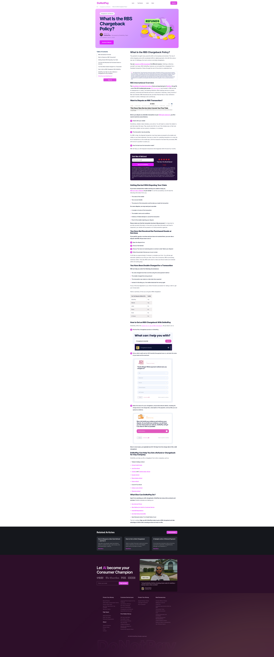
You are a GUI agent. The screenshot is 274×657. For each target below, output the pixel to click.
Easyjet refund (135, 475)
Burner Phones (106, 600)
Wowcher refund (136, 491)
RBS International (155, 88)
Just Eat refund (136, 468)
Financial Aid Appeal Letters (127, 629)
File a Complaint (141, 604)
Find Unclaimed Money (126, 620)
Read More (100, 548)
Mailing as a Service (160, 602)
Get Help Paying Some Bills (139, 513)
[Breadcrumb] (97, 6)
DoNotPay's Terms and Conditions (156, 167)
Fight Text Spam (107, 617)
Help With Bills (124, 622)
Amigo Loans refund (137, 488)
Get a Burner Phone (137, 504)
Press (104, 629)
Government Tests (160, 609)
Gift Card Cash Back (125, 617)
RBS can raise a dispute (136, 190)
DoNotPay (103, 3)
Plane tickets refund (137, 478)
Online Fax (158, 604)
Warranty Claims (106, 609)
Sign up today (123, 583)
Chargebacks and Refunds (107, 13)
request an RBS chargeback (142, 64)
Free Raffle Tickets (125, 619)
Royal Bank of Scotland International (142, 86)
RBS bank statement (164, 115)
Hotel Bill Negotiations (137, 510)
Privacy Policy (167, 167)
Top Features (140, 3)
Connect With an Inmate (161, 600)
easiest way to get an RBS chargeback (151, 325)
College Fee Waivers (125, 624)
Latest (147, 3)
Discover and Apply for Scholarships (126, 627)
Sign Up (174, 3)
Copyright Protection (143, 602)
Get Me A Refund (106, 42)
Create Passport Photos (161, 620)
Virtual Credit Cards (137, 465)
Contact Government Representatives (160, 618)
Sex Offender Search (161, 624)
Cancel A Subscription (126, 607)
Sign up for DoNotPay (143, 164)
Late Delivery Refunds (126, 603)
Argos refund (135, 481)
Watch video (145, 577)
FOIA (157, 612)
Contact (105, 630)
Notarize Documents (160, 611)
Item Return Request (125, 605)
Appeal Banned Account (126, 611)
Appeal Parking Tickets (143, 600)
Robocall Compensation (108, 619)
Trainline (134, 471)
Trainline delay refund (144, 471)
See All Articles (172, 532)
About (152, 3)
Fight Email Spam (107, 615)
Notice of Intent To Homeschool (163, 622)
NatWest (169, 86)
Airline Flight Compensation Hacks (111, 602)
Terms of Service (107, 625)
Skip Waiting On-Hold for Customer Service (143, 507)
